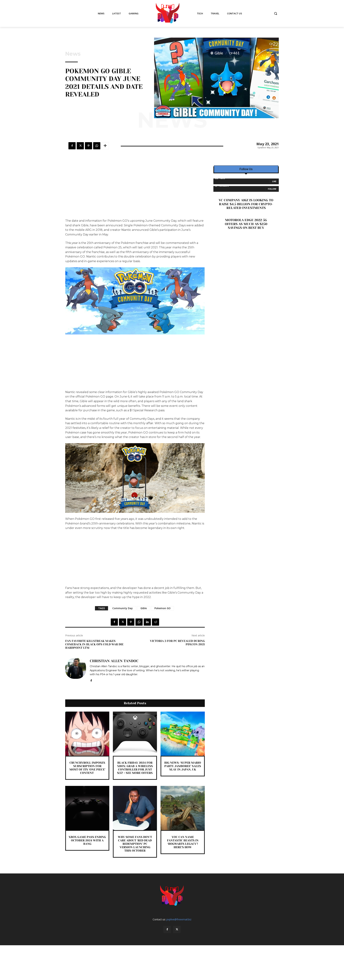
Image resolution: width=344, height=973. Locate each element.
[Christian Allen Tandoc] (75, 670)
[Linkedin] (147, 622)
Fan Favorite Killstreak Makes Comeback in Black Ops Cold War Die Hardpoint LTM (94, 644)
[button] (275, 13)
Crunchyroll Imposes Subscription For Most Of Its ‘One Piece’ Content (87, 768)
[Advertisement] (135, 192)
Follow (272, 188)
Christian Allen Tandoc (114, 661)
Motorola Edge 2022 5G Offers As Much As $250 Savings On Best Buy (246, 224)
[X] (80, 145)
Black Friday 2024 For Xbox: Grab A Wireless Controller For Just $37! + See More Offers (135, 768)
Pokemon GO (162, 608)
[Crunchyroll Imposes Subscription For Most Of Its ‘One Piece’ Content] (87, 734)
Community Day (122, 608)
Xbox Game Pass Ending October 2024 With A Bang (87, 840)
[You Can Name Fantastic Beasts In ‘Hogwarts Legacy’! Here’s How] (183, 808)
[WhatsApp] (96, 145)
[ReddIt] (155, 622)
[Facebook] (72, 145)
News (73, 54)
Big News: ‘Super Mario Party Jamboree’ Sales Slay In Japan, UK (182, 766)
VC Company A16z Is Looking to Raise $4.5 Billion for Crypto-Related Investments (246, 204)
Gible (143, 608)
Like (274, 181)
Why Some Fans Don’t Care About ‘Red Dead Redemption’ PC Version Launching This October (135, 843)
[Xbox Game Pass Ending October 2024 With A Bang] (87, 808)
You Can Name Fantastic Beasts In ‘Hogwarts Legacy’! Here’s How (183, 842)
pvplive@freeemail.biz (178, 919)
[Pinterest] (88, 145)
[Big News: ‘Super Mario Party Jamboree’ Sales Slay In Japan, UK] (183, 734)
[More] (105, 145)
